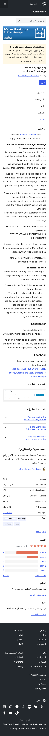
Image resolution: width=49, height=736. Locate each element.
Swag (19, 666)
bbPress (42, 684)
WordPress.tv (38, 666)
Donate (18, 662)
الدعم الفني (41, 657)
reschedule (8, 524)
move (17, 524)
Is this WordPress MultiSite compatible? (36, 428)
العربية (37, 700)
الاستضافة (42, 639)
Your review (40, 575)
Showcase (18, 630)
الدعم (41, 119)
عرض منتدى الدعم (38, 595)
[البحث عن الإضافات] (18, 20)
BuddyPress (40, 688)
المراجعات (39, 99)
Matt (42, 679)
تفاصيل (40, 92)
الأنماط (20, 644)
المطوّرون (42, 662)
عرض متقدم (41, 531)
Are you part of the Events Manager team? (35, 418)
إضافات (20, 639)
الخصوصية (41, 644)
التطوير (40, 112)
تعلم (44, 652)
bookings (22, 519)
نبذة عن (43, 630)
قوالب (20, 635)
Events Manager (28, 134)
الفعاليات (19, 657)
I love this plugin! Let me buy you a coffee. (36, 438)
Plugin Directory (39, 12)
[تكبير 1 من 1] (43, 392)
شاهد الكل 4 (7, 513)
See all (6, 575)
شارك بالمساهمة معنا (13, 652)
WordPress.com (37, 675)
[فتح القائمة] (4, 4)
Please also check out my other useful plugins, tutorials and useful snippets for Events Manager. (27, 373)
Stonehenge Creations (28, 75)
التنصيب (40, 106)
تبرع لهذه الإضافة (38, 614)
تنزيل (43, 82)
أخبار (44, 635)
